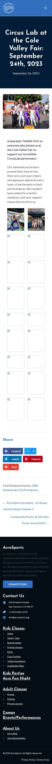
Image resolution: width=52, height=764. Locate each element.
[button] (18, 584)
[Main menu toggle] (45, 8)
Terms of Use (43, 759)
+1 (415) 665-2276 (18, 612)
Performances (28, 490)
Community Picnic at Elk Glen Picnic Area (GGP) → (29, 517)
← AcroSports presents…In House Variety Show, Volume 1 (25, 503)
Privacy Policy (28, 759)
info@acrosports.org (19, 617)
